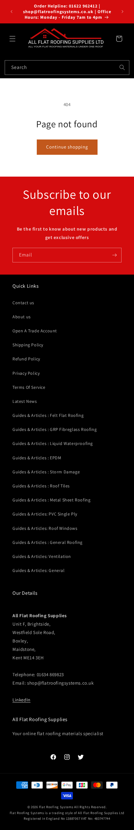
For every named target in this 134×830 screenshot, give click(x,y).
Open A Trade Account (34, 331)
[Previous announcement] (11, 11)
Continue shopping (67, 147)
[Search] (122, 67)
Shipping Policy (27, 345)
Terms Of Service (28, 387)
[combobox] (67, 68)
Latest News (24, 401)
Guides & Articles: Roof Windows (45, 528)
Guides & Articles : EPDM (36, 458)
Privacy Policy (26, 373)
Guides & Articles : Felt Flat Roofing (48, 415)
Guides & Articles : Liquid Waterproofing (52, 443)
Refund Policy (26, 359)
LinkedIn (21, 700)
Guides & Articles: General (38, 570)
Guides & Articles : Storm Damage (46, 472)
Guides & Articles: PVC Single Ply (44, 514)
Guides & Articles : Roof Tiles (41, 486)
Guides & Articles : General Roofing (47, 542)
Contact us (23, 302)
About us (21, 317)
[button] (12, 39)
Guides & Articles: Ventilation (41, 556)
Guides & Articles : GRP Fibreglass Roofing (54, 429)
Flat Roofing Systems (56, 807)
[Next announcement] (122, 11)
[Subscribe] (114, 255)
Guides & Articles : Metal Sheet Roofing (51, 500)
